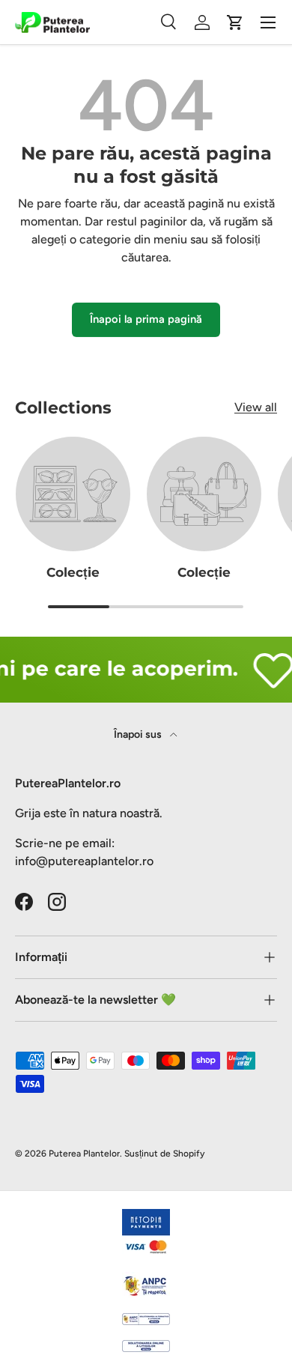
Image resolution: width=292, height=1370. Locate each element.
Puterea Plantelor (84, 1153)
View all (255, 407)
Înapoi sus (139, 734)
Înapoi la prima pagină (146, 319)
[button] (235, 22)
